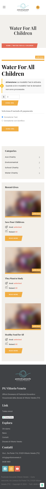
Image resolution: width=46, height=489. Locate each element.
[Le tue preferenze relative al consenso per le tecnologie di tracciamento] (42, 485)
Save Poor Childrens (14, 222)
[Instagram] (11, 469)
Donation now (23, 203)
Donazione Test (11, 117)
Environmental (11, 162)
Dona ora (10, 103)
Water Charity (11, 173)
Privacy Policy (8, 417)
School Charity (11, 168)
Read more (13, 238)
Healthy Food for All (14, 334)
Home (8, 46)
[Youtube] (17, 469)
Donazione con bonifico (14, 120)
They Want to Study (14, 278)
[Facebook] (5, 469)
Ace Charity (10, 157)
